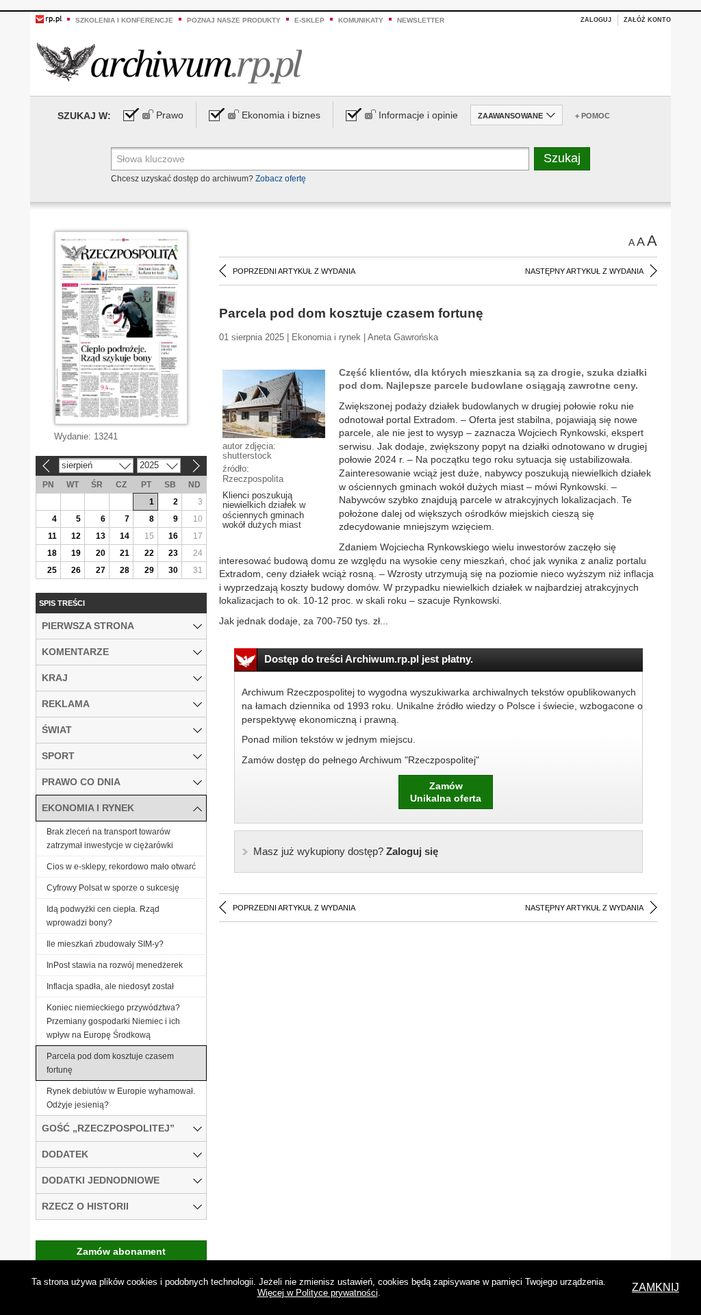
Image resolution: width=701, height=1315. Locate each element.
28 (124, 570)
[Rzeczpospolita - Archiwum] (169, 62)
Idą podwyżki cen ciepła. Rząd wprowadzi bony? (103, 916)
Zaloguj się (345, 851)
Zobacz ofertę (280, 178)
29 (149, 570)
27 (100, 570)
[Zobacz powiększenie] (273, 403)
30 (173, 570)
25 (52, 570)
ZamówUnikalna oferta (445, 792)
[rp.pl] (49, 18)
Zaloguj (596, 19)
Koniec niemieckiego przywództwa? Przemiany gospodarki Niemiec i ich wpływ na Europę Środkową (113, 1021)
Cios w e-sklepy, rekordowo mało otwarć (121, 866)
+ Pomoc (592, 116)
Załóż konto (647, 19)
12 (76, 536)
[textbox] (320, 158)
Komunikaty (360, 20)
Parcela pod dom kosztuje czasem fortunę (110, 1063)
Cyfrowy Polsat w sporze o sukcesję (113, 888)
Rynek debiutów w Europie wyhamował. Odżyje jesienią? (121, 1098)
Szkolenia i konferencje (124, 20)
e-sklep (309, 20)
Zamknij (655, 1287)
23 (173, 553)
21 (124, 553)
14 (124, 536)
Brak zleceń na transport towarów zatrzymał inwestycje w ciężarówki (110, 838)
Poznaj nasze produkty (234, 20)
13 (100, 536)
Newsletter (420, 20)
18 (52, 553)
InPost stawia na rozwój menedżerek (115, 965)
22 (149, 553)
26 (76, 570)
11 (52, 536)
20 (100, 553)
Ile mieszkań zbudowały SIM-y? (105, 944)
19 (76, 553)
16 (173, 536)
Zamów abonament (121, 1251)
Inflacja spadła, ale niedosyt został (110, 986)
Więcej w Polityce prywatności (317, 1293)
